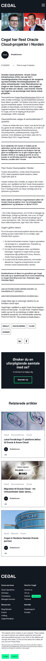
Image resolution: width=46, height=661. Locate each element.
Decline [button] (14, 656)
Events (4, 612)
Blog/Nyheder (6, 609)
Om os (26, 593)
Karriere (32, 596)
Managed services (8, 599)
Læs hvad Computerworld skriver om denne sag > (20, 296)
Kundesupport (29, 609)
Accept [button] (5, 656)
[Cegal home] (8, 5)
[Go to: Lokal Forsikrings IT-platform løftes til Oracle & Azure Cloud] (23, 435)
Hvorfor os (28, 590)
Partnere (27, 599)
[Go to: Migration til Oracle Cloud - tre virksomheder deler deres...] (23, 484)
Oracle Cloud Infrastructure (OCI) (27, 97)
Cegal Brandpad (7, 619)
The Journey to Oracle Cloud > (28, 317)
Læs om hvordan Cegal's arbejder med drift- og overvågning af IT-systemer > (19, 290)
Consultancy (5, 596)
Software (4, 593)
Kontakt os (23, 379)
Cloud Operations (7, 590)
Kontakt (27, 612)
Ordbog (4, 615)
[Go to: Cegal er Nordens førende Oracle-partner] (23, 533)
